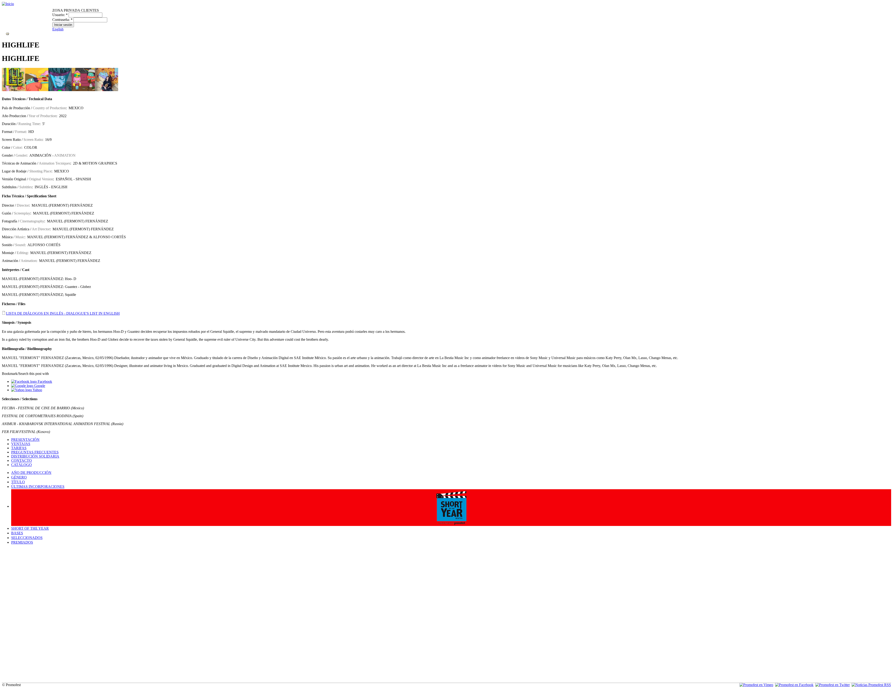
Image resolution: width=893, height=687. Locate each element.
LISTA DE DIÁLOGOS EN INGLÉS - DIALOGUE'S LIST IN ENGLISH (63, 313)
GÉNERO (19, 477)
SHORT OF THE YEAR (30, 528)
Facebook (44, 381)
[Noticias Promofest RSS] (871, 685)
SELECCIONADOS (27, 538)
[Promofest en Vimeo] (756, 685)
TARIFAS (19, 448)
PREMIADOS (22, 542)
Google (39, 386)
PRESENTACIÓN (25, 440)
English (57, 29)
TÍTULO (18, 482)
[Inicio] (8, 4)
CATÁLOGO (21, 465)
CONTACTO (21, 460)
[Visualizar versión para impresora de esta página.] (7, 33)
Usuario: (60, 15)
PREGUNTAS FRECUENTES (35, 452)
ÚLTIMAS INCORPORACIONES (37, 487)
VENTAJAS (20, 444)
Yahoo (37, 390)
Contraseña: (62, 20)
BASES (17, 533)
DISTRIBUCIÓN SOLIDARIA (35, 456)
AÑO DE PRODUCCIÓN (31, 473)
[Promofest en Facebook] (794, 685)
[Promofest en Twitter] (832, 685)
